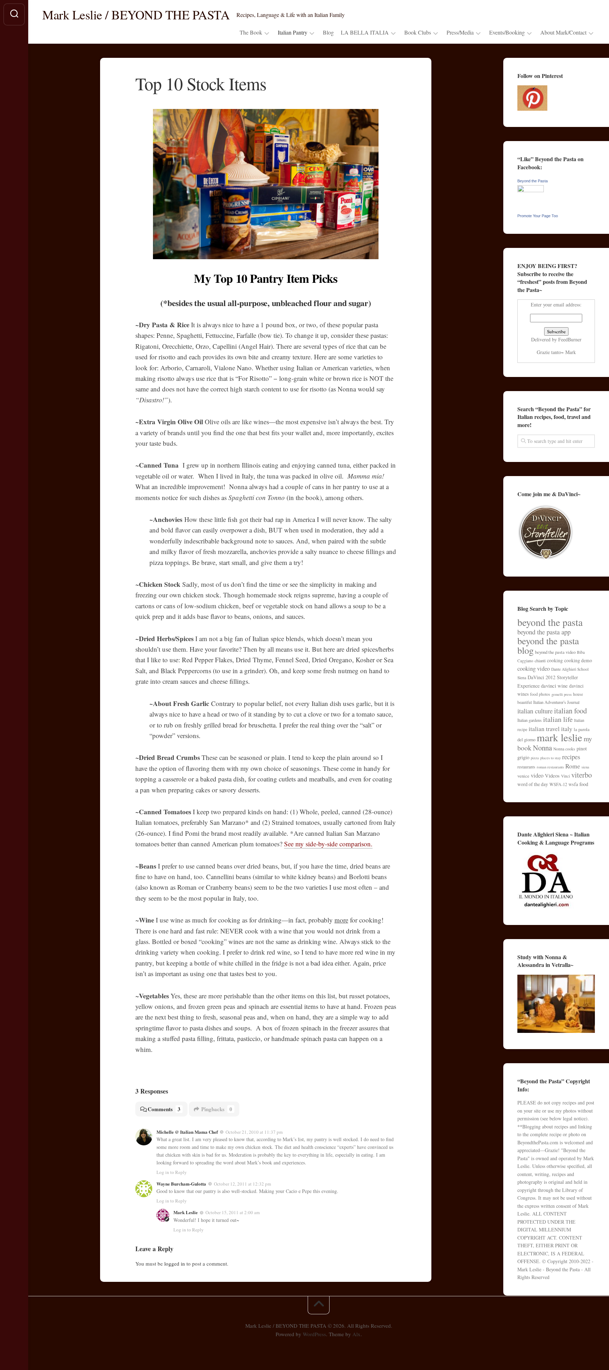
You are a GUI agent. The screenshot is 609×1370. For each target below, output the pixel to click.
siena (585, 767)
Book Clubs (417, 32)
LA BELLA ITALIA (365, 32)
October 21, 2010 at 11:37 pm (254, 1132)
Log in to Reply (171, 1172)
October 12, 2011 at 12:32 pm (242, 1184)
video (537, 775)
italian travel (544, 729)
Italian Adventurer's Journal (556, 702)
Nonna (542, 748)
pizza (535, 757)
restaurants (526, 766)
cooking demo (578, 660)
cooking (555, 660)
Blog (328, 32)
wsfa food (578, 784)
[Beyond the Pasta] (530, 190)
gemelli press (562, 694)
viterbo (581, 775)
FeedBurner (570, 339)
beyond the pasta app (544, 631)
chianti (540, 660)
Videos (552, 775)
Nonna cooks (564, 748)
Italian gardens (529, 720)
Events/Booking (507, 32)
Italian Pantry (292, 32)
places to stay (550, 757)
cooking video (533, 668)
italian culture (535, 710)
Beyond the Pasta (532, 181)
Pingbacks (216, 1109)
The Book (251, 32)
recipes (571, 756)
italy (566, 728)
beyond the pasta (550, 622)
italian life (558, 719)
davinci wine (554, 685)
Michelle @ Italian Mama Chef (187, 1131)
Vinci (565, 776)
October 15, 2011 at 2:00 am (232, 1212)
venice (523, 776)
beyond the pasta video (555, 652)
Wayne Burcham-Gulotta (181, 1183)
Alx (356, 1334)
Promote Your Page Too (537, 216)
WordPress (314, 1334)
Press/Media (460, 32)
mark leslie (559, 737)
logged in (174, 1263)
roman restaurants (550, 767)
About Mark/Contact (563, 32)
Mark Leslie (185, 1212)
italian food (570, 711)
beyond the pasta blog (548, 645)
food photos (540, 694)
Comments (164, 1109)
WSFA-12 (558, 784)
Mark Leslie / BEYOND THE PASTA (135, 14)
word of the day (532, 784)
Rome (572, 766)
